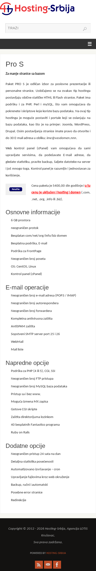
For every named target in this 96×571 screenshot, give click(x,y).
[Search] (84, 29)
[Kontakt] (48, 565)
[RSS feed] (39, 565)
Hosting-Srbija (56, 553)
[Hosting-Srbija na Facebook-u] (57, 565)
